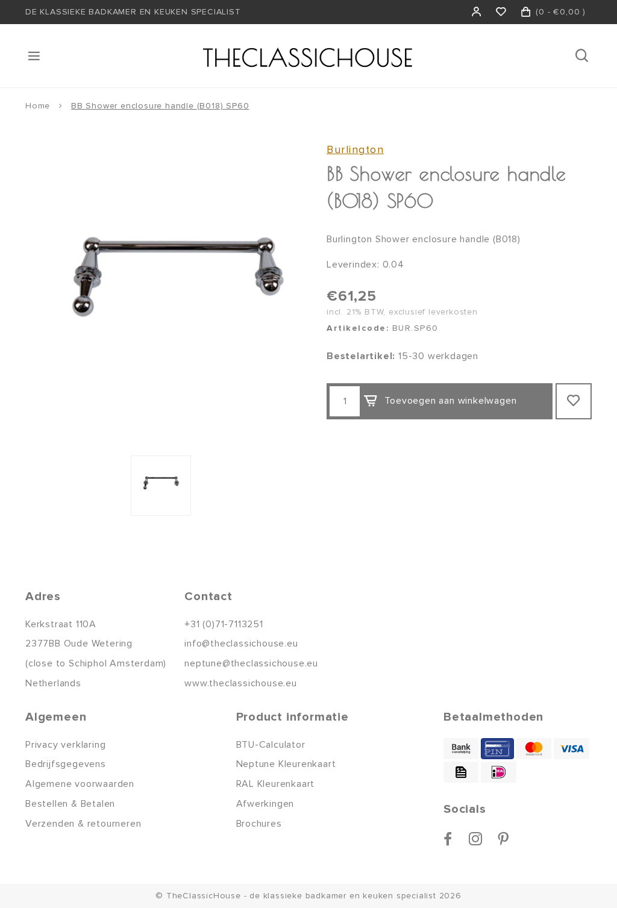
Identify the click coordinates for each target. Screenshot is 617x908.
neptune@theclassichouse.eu (251, 663)
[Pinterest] (503, 839)
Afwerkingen (265, 804)
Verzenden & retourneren (83, 824)
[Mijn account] (477, 12)
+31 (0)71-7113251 (223, 624)
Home (37, 106)
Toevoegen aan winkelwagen (450, 401)
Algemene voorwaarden (79, 784)
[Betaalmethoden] (460, 748)
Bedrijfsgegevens (65, 764)
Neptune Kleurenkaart (286, 764)
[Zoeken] (583, 56)
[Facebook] (448, 839)
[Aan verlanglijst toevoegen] (574, 401)
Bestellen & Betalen (70, 804)
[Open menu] (35, 56)
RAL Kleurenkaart (275, 784)
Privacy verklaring (65, 745)
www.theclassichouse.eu (240, 683)
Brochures (259, 824)
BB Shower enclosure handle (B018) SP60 (160, 106)
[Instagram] (475, 839)
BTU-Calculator (270, 745)
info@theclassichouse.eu (241, 643)
